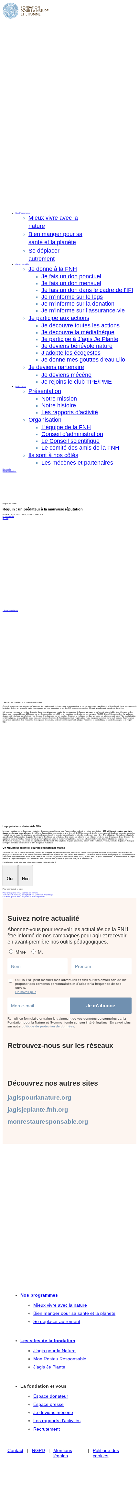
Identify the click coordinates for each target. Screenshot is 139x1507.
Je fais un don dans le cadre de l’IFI (87, 290)
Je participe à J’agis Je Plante (79, 339)
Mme (20, 952)
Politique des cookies (106, 1453)
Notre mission (59, 398)
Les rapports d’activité (69, 412)
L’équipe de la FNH (66, 427)
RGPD (38, 1450)
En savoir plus (25, 992)
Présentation (44, 391)
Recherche (7, 469)
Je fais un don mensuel (71, 283)
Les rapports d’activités (56, 1420)
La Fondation (21, 386)
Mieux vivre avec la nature (60, 1305)
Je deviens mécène (66, 375)
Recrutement (46, 1429)
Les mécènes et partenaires (77, 462)
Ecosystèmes (8, 516)
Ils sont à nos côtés (53, 455)
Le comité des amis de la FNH (80, 447)
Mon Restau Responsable (59, 1358)
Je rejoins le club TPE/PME (76, 381)
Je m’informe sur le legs (72, 297)
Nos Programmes (23, 213)
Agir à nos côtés (22, 264)
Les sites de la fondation (47, 1340)
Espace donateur (9, 471)
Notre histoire (58, 405)
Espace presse (48, 1404)
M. (40, 952)
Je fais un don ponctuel (71, 276)
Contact (15, 1450)
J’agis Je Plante (49, 1366)
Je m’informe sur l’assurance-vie (83, 310)
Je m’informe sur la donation (77, 303)
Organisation (44, 419)
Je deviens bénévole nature (76, 346)
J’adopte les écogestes (71, 353)
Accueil (5, 518)
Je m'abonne (100, 1005)
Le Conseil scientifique (70, 441)
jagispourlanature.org (39, 1097)
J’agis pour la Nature (54, 1350)
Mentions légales (62, 1453)
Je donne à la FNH (52, 269)
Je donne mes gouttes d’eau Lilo (83, 359)
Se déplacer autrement (56, 1321)
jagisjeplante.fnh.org (37, 1109)
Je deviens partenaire (56, 367)
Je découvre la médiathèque (77, 332)
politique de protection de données (48, 1026)
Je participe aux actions (58, 318)
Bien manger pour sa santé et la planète (74, 1313)
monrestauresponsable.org (47, 1121)
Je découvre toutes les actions (80, 325)
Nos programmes (39, 1295)
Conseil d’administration (72, 434)
